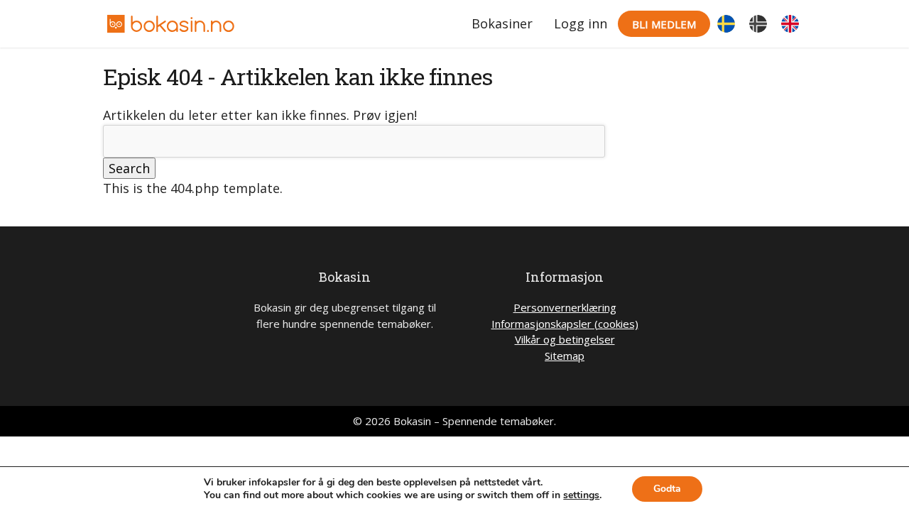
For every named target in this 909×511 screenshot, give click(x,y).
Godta (667, 488)
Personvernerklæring (564, 307)
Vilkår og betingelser (565, 339)
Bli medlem (664, 24)
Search (129, 168)
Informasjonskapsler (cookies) (564, 324)
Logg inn (580, 23)
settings (581, 495)
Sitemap (564, 355)
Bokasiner (502, 23)
